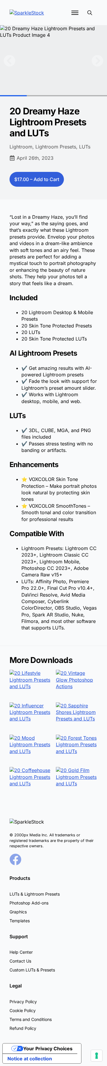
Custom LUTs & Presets (32, 969)
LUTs (84, 147)
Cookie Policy (23, 1010)
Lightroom (21, 147)
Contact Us (20, 960)
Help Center (21, 952)
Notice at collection (29, 1059)
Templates (20, 920)
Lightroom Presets (55, 147)
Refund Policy (23, 1028)
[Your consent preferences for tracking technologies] (96, 1055)
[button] (9, 61)
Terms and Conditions (31, 1019)
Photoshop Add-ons (29, 902)
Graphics (18, 911)
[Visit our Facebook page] (15, 859)
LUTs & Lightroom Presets (35, 893)
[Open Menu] (75, 12)
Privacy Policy (23, 1001)
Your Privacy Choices (48, 1048)
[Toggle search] (89, 12)
